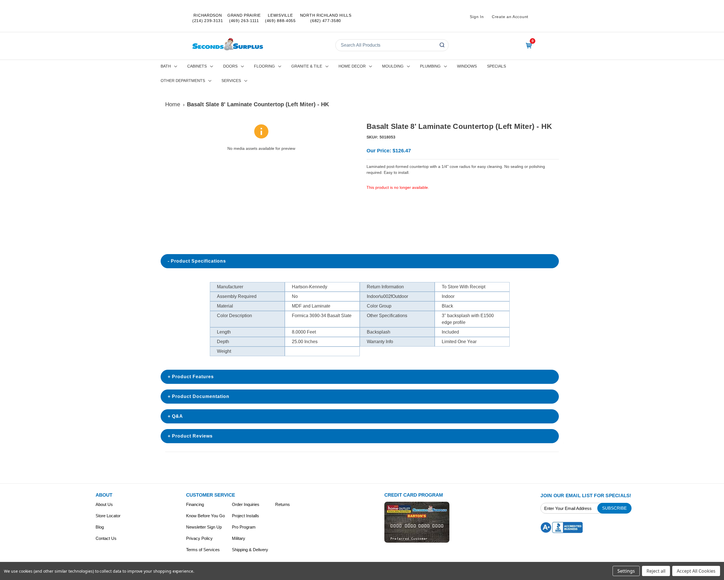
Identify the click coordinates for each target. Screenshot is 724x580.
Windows (467, 66)
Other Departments (183, 80)
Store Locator (108, 515)
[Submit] (441, 45)
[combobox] (392, 45)
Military (238, 538)
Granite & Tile (306, 66)
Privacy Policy (199, 538)
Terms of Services (203, 549)
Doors (230, 66)
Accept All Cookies (696, 571)
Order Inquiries (245, 504)
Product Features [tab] (193, 376)
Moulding (393, 66)
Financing (195, 504)
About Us (104, 504)
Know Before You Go (205, 515)
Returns (282, 504)
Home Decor (352, 66)
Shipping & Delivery (250, 549)
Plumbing (430, 66)
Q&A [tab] (177, 416)
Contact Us (106, 538)
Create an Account (510, 16)
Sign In (477, 16)
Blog (100, 527)
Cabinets (197, 66)
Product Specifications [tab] (198, 261)
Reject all (656, 571)
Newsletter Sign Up (204, 527)
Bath (166, 66)
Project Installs (245, 515)
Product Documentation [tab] (200, 396)
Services (231, 80)
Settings (626, 571)
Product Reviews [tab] (192, 436)
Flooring (264, 66)
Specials (496, 66)
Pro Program (244, 527)
